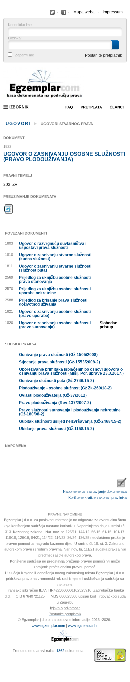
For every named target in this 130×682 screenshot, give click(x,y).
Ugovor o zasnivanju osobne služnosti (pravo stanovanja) (55, 325)
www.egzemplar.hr (83, 626)
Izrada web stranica (5, 655)
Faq (69, 107)
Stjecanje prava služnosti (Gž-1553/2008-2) (59, 362)
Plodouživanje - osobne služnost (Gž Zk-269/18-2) (65, 388)
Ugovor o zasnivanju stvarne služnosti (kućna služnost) (55, 257)
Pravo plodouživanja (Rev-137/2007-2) (55, 402)
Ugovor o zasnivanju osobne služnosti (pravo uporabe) (55, 313)
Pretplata (91, 107)
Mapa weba (84, 12)
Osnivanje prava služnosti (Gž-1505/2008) (58, 354)
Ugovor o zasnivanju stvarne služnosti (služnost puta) (55, 268)
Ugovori (18, 123)
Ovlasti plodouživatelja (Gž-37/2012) (53, 395)
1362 (60, 651)
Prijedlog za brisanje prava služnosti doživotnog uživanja (53, 302)
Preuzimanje (8, 209)
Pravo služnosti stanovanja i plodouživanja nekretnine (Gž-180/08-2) (70, 412)
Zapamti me (24, 55)
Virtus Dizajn (5, 658)
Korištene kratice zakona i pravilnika (97, 497)
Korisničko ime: (20, 25)
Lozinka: (15, 38)
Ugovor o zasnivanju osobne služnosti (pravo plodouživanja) (64, 156)
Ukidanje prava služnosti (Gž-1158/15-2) (56, 428)
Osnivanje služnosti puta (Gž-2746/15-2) (56, 380)
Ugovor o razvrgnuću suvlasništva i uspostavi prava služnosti (52, 245)
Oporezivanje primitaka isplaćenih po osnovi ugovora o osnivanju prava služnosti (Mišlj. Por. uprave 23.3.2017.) (71, 371)
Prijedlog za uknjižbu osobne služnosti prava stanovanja (55, 279)
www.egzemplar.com (48, 626)
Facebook (52, 12)
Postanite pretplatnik (103, 55)
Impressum (113, 12)
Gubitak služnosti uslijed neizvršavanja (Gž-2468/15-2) (70, 421)
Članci (117, 107)
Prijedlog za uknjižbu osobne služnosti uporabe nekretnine (55, 291)
